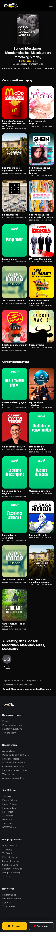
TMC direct (7, 823)
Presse (5, 721)
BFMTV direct (9, 827)
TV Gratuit (7, 853)
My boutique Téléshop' (36, 403)
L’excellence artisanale (9, 536)
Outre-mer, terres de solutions (14, 625)
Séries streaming (10, 861)
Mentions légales (10, 758)
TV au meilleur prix (11, 906)
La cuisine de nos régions (11, 492)
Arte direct (7, 815)
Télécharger (8, 774)
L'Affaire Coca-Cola (40, 259)
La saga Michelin (38, 535)
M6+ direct (7, 811)
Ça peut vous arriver (13, 446)
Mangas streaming (11, 872)
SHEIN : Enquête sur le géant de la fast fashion (41, 170)
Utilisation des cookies (13, 762)
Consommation (36, 64)
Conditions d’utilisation (13, 766)
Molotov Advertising (12, 728)
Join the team (9, 732)
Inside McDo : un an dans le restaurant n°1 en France (14, 124)
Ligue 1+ (6, 902)
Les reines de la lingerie (37, 122)
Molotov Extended (11, 898)
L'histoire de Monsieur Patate (14, 346)
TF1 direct (7, 796)
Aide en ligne (8, 751)
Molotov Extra (9, 894)
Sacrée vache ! (37, 345)
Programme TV (9, 845)
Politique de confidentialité (15, 755)
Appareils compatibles (13, 778)
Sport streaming (10, 864)
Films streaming (10, 857)
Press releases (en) (12, 725)
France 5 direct (9, 808)
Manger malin (9, 259)
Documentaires (20, 64)
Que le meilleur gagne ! (14, 403)
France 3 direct (9, 804)
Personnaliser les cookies (14, 770)
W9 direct (7, 819)
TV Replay (7, 849)
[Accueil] (10, 6)
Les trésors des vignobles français (12, 169)
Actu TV (6, 876)
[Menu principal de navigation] (51, 5)
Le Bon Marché (10, 215)
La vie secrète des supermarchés (39, 301)
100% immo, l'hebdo (13, 300)
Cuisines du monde (39, 491)
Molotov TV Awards (12, 868)
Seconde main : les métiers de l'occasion (41, 216)
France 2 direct (9, 800)
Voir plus (49, 68)
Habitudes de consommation (37, 448)
